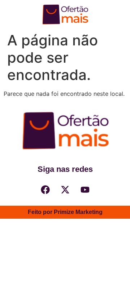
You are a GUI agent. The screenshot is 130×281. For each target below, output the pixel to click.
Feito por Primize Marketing (65, 212)
